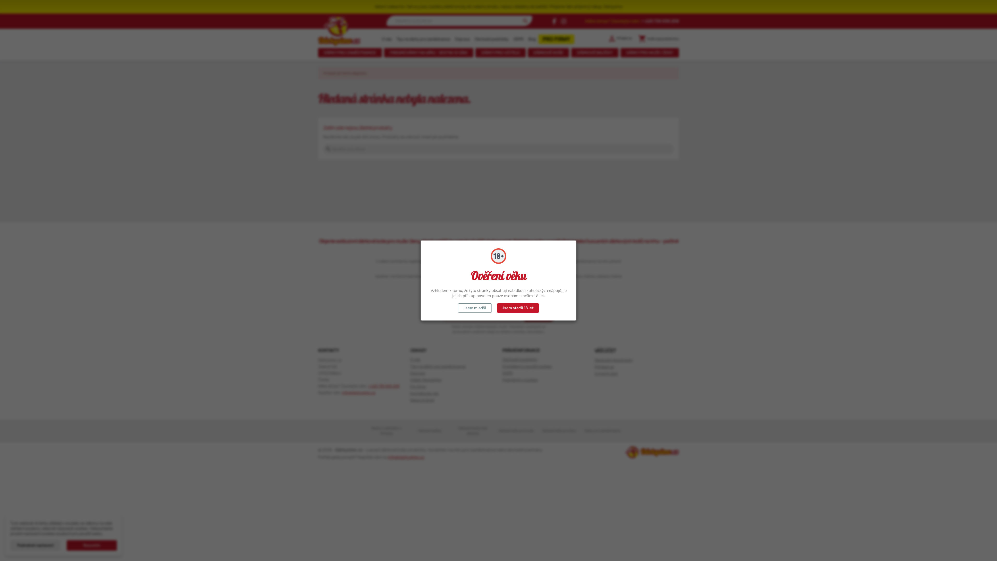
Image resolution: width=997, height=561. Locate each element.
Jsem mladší (475, 307)
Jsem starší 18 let (518, 307)
